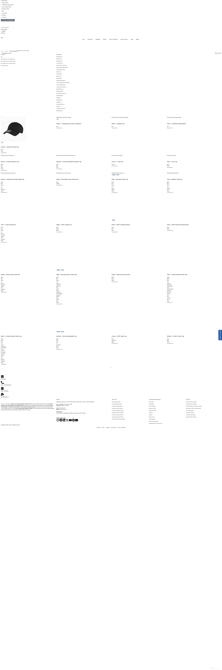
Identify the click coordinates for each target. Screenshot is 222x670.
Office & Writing (152, 406)
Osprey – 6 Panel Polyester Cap (10, 161)
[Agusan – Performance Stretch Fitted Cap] (28, 174)
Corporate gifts (152, 419)
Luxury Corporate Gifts (153, 421)
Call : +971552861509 (6, 385)
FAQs (103, 427)
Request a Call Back (220, 335)
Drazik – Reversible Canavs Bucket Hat (67, 179)
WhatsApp (3, 379)
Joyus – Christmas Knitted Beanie (176, 123)
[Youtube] (70, 420)
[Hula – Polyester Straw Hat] (194, 174)
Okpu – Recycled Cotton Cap (120, 179)
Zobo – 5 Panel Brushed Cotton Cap (177, 274)
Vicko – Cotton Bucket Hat (8, 224)
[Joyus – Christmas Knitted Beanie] (194, 118)
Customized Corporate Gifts (117, 414)
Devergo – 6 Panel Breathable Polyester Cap (68, 161)
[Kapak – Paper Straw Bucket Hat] (139, 257)
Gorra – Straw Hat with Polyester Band (178, 224)
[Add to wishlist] (2, 144)
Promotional (151, 404)
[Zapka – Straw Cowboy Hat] (83, 207)
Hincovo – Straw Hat (117, 161)
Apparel (6, 51)
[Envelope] (76, 420)
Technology (151, 401)
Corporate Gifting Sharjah (117, 406)
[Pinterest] (73, 420)
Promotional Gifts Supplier (191, 404)
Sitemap (107, 427)
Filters (10, 53)
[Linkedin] (64, 420)
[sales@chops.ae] (2, 394)
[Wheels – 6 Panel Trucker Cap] (194, 319)
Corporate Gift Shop (190, 412)
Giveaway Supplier (190, 410)
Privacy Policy (113, 427)
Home (2, 51)
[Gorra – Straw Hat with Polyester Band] (194, 207)
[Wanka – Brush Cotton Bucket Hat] (28, 257)
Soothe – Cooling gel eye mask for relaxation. (69, 123)
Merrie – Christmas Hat (118, 123)
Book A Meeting (4, 391)
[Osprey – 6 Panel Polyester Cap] (28, 156)
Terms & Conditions (122, 427)
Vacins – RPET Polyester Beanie (121, 224)
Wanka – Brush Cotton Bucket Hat (10, 274)
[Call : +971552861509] (2, 382)
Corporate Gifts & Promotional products (194, 406)
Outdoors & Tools (152, 408)
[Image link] (6, 400)
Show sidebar (5, 53)
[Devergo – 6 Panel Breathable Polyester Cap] (83, 156)
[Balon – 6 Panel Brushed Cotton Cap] (28, 319)
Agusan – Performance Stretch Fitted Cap (12, 179)
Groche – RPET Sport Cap (119, 336)
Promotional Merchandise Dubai (118, 419)
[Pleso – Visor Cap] (194, 156)
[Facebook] (60, 420)
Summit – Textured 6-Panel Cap (10, 147)
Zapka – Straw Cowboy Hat (64, 224)
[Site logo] (5, 24)
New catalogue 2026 (116, 401)
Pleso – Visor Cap (172, 161)
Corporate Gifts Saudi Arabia (118, 412)
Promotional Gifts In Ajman (117, 408)
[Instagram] (57, 420)
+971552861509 (62, 408)
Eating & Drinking (152, 410)
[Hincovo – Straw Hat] (139, 156)
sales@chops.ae (5, 396)
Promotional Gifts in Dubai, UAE (155, 423)
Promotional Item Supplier (191, 401)
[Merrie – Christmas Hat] (139, 118)
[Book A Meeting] (2, 388)
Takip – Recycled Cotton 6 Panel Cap (66, 274)
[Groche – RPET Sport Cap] (139, 319)
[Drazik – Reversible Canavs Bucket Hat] (83, 174)
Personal (151, 412)
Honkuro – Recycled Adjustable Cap (66, 336)
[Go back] (2, 41)
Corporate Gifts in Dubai (117, 404)
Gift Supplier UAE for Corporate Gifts (193, 408)
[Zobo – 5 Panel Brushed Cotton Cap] (194, 257)
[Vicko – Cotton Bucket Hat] (28, 207)
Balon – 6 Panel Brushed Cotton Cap (11, 336)
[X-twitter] (67, 420)
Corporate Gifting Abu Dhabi (117, 410)
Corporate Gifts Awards (190, 414)
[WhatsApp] (2, 376)
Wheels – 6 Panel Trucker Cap (175, 336)
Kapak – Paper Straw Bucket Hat (121, 274)
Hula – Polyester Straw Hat (174, 179)
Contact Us (98, 427)
